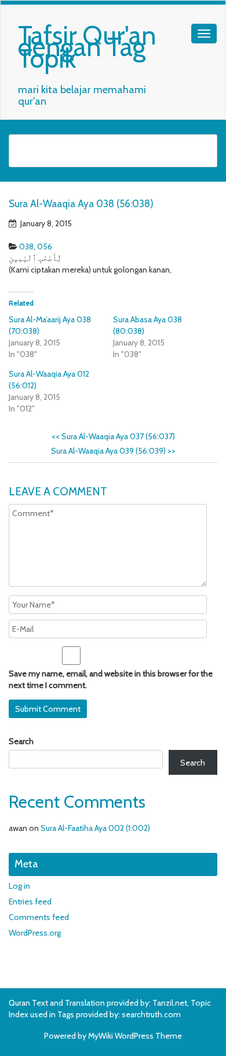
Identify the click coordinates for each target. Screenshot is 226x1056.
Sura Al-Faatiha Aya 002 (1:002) (95, 828)
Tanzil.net (169, 1003)
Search (21, 741)
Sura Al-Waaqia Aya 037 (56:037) (113, 436)
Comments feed (39, 917)
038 (26, 246)
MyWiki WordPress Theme (135, 1036)
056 (44, 246)
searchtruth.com (151, 1014)
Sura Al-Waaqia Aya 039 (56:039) (113, 451)
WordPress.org (35, 933)
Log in (19, 886)
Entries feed (30, 901)
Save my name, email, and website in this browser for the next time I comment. (111, 679)
